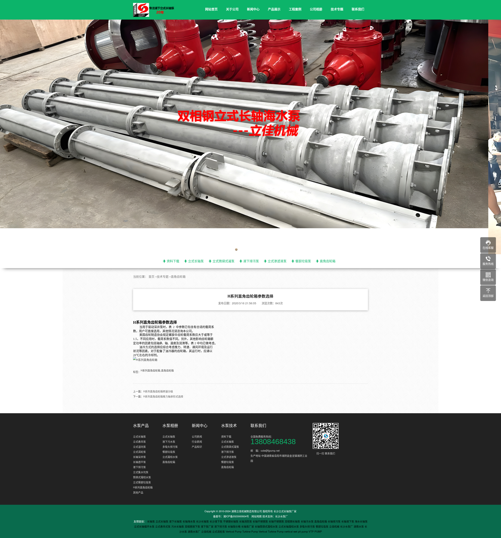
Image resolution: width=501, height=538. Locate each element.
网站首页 (211, 9)
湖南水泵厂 (194, 531)
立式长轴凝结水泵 (289, 526)
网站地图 (256, 516)
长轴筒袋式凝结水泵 (266, 526)
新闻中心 (253, 9)
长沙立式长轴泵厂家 (285, 511)
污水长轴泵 (178, 526)
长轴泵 (151, 521)
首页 (151, 276)
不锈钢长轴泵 (231, 521)
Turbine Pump (250, 531)
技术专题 (337, 9)
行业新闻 (197, 441)
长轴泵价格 (234, 526)
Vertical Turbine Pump (271, 531)
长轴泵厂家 (248, 526)
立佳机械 (334, 526)
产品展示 (274, 9)
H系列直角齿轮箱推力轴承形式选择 (163, 396)
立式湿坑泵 (139, 446)
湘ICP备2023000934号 (236, 516)
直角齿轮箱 (327, 261)
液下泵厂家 (207, 526)
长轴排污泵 (334, 521)
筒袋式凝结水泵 (142, 477)
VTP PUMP (315, 531)
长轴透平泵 (139, 462)
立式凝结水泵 (170, 457)
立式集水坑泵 (140, 472)
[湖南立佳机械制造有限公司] (156, 10)
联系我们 (358, 9)
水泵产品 (141, 425)
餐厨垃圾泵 (303, 261)
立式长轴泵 (196, 261)
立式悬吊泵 (139, 441)
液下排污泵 (251, 261)
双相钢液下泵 (193, 526)
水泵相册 (170, 425)
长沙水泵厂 (281, 516)
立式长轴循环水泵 (144, 526)
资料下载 (173, 261)
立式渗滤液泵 (277, 261)
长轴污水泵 (307, 521)
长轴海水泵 (189, 521)
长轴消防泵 (246, 521)
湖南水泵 (359, 526)
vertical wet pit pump (296, 531)
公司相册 (316, 9)
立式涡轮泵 (139, 452)
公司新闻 (197, 436)
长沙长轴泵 (203, 521)
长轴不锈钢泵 (261, 521)
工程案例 (295, 9)
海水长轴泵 (361, 521)
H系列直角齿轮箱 (143, 487)
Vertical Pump (234, 531)
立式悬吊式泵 (163, 526)
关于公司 (232, 9)
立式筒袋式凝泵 (223, 261)
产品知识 (197, 446)
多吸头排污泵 (170, 446)
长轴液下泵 (348, 521)
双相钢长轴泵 (293, 521)
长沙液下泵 (216, 521)
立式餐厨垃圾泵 (142, 482)
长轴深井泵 (139, 457)
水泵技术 (229, 425)
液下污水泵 (168, 441)
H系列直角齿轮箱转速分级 (158, 391)
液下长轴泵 (176, 521)
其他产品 (138, 492)
